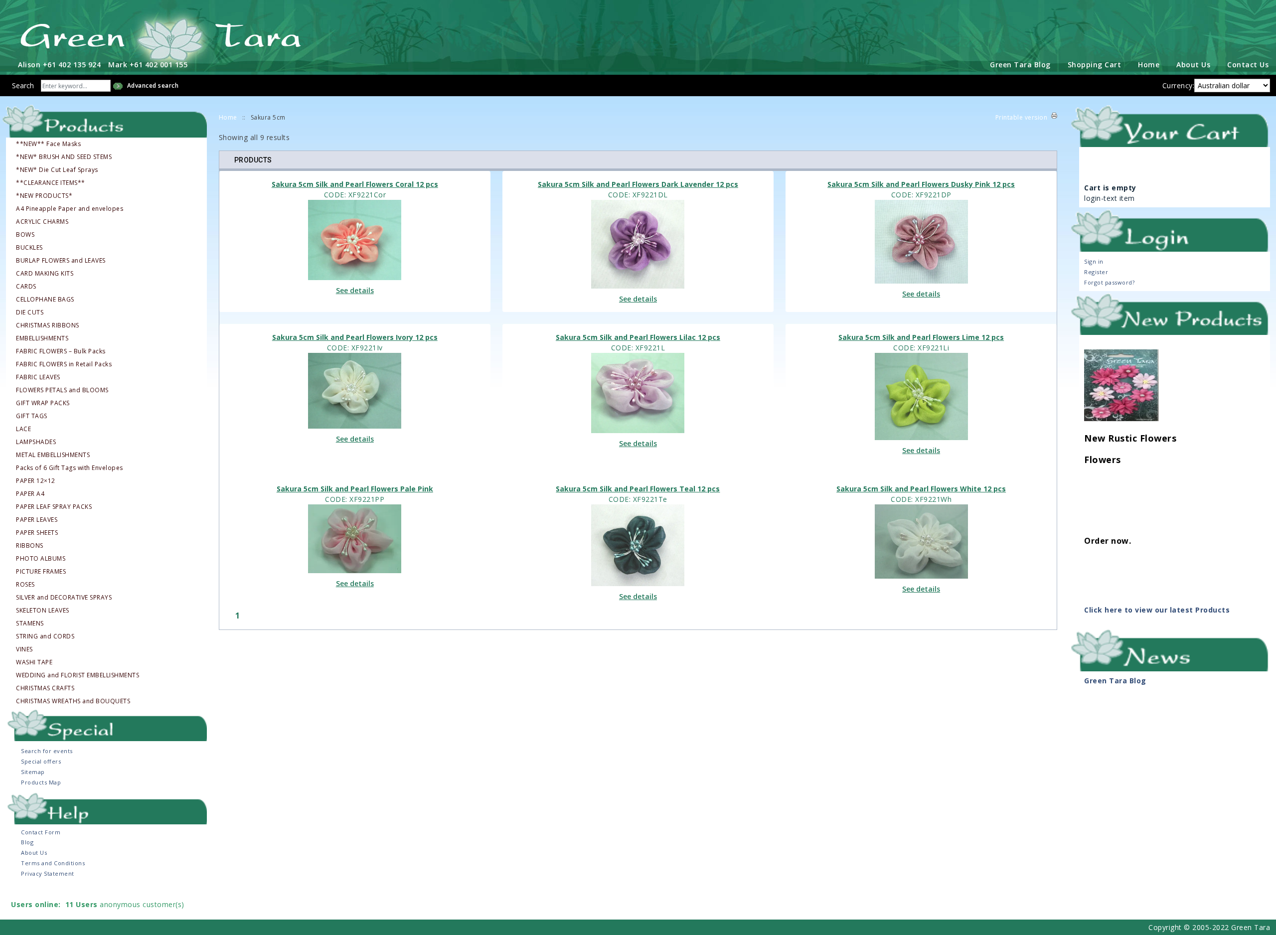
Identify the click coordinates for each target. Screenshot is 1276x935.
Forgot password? (1109, 282)
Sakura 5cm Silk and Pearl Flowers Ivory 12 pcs (355, 337)
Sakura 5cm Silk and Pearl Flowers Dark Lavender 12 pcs (638, 184)
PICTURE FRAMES (41, 572)
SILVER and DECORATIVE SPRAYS (64, 598)
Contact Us (1248, 64)
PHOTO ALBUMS (40, 559)
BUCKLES (29, 248)
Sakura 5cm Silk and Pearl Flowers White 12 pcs (921, 488)
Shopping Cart (1094, 64)
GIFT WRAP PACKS (43, 403)
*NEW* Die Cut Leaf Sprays (57, 170)
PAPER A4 (30, 494)
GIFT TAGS (31, 416)
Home (1148, 64)
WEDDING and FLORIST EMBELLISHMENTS (77, 675)
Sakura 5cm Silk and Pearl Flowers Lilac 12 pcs (638, 337)
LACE (23, 429)
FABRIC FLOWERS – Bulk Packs (61, 351)
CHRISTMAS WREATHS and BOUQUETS (73, 701)
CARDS (26, 287)
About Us (1193, 64)
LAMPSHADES (36, 442)
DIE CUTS (29, 312)
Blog (27, 842)
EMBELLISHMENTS (42, 338)
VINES (24, 649)
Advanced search (153, 85)
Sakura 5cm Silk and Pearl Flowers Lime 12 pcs (921, 337)
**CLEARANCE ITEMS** (50, 183)
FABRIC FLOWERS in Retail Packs (64, 364)
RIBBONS (29, 546)
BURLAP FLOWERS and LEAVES (61, 261)
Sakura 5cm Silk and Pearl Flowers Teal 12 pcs (638, 488)
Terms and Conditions (53, 863)
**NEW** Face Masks (48, 144)
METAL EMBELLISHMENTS (53, 455)
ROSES (25, 585)
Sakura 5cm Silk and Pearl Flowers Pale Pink (355, 488)
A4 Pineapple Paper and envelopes (69, 209)
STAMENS (30, 623)
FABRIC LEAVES (38, 377)
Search (23, 85)
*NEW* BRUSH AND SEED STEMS (64, 157)
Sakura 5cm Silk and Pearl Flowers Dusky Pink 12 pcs (921, 184)
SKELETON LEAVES (42, 611)
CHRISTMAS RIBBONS (47, 325)
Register (1096, 272)
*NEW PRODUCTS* (44, 196)
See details (355, 290)
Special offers (41, 761)
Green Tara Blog (1020, 64)
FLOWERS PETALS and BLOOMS (62, 390)
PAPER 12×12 (35, 481)
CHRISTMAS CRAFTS (45, 688)
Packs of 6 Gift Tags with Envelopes (69, 468)
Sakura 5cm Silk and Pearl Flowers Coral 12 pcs (355, 184)
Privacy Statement (47, 873)
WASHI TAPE (34, 662)
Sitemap (33, 772)
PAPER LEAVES (36, 520)
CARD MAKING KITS (44, 274)
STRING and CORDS (45, 636)
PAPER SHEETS (37, 533)
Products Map (41, 782)
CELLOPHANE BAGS (45, 300)
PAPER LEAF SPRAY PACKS (54, 507)
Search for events (47, 751)
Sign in (1094, 261)
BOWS (25, 235)
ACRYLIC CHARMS (42, 222)
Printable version (1021, 117)
